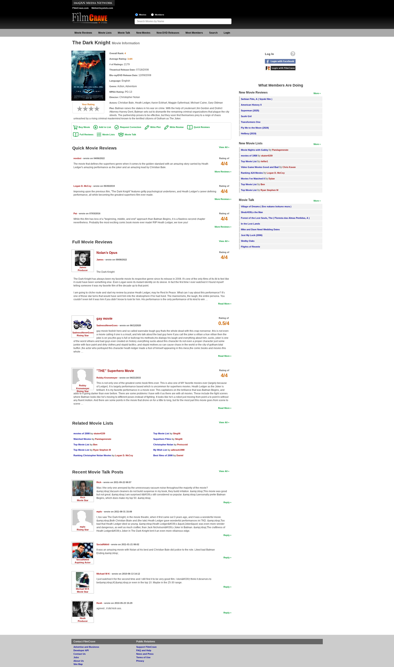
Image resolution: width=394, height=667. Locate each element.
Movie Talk (124, 32)
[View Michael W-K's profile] (82, 573)
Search (213, 32)
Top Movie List (81, 444)
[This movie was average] (86, 109)
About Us (78, 661)
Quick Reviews (202, 127)
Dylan (272, 178)
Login (227, 32)
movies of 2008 (81, 433)
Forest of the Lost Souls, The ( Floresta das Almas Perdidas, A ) (275, 218)
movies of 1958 (249, 155)
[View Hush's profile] (82, 602)
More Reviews (222, 171)
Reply (226, 502)
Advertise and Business (86, 647)
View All (223, 147)
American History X (251, 105)
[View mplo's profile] (82, 511)
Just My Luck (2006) (251, 235)
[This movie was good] (92, 109)
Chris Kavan (289, 167)
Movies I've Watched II (253, 178)
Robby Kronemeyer (106, 377)
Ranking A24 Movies (252, 173)
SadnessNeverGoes (83, 332)
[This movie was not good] (83, 109)
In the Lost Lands (250, 223)
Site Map (78, 664)
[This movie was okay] (89, 109)
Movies (142, 15)
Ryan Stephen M (102, 450)
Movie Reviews (83, 32)
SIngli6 (176, 433)
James (82, 267)
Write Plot (155, 127)
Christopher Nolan (163, 444)
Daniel (179, 455)
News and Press (144, 654)
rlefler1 (264, 161)
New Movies (143, 32)
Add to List (105, 127)
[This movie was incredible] (98, 109)
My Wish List (160, 450)
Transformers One (250, 122)
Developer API (81, 650)
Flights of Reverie (250, 246)
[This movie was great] (95, 109)
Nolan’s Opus (106, 252)
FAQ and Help (143, 650)
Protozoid (182, 444)
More (316, 93)
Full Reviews (86, 134)
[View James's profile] (82, 252)
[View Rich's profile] (82, 482)
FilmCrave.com (80, 8)
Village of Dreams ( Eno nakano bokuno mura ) (266, 206)
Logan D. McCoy (82, 186)
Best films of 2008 (163, 455)
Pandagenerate (103, 439)
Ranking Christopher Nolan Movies (92, 455)
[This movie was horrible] (81, 109)
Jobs (76, 657)
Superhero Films (162, 439)
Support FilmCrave (146, 647)
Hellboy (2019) (248, 133)
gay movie (104, 318)
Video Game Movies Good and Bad (260, 167)
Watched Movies (82, 439)
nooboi (77, 158)
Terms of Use (143, 657)
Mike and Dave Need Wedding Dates (260, 229)
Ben (95, 444)
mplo (82, 527)
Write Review (177, 127)
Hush (83, 618)
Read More (224, 303)
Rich (82, 497)
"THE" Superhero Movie (115, 371)
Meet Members (194, 32)
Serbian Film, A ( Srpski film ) (256, 99)
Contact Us (79, 654)
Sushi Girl (246, 116)
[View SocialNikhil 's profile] (82, 544)
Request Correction (130, 127)
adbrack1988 (177, 450)
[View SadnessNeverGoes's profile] (82, 317)
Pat (75, 213)
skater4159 (99, 433)
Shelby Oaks (247, 241)
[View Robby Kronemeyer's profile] (82, 370)
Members (159, 15)
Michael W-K (82, 589)
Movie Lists (105, 32)
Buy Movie (84, 127)
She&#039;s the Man (252, 212)
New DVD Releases (168, 32)
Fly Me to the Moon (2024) (255, 128)
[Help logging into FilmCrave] (292, 54)
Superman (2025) (250, 110)
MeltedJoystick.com (102, 8)
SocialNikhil (82, 559)
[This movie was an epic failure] (78, 109)
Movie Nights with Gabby (254, 150)
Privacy (140, 661)
